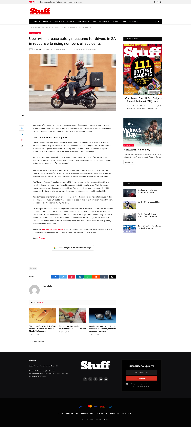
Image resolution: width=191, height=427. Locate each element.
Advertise (114, 413)
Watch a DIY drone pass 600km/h (149, 202)
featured (33, 268)
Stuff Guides (82, 21)
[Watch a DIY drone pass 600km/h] (129, 205)
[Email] (21, 145)
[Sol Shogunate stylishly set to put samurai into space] (129, 193)
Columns (70, 21)
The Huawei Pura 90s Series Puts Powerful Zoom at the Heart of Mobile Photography (42, 328)
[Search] (155, 21)
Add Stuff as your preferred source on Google (75, 248)
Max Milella (39, 49)
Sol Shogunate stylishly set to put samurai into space (148, 191)
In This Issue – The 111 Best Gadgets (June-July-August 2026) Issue (143, 100)
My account (127, 413)
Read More (129, 162)
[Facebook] (21, 122)
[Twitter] (21, 128)
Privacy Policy (139, 386)
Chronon (106, 419)
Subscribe (133, 21)
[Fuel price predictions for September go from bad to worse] (72, 315)
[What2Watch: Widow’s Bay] (142, 132)
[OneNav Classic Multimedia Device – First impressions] (129, 217)
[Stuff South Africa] (40, 11)
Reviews (46, 21)
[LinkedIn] (21, 133)
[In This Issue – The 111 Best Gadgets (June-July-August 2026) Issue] (142, 69)
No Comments (80, 49)
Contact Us (102, 413)
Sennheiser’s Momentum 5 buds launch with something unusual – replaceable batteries (102, 328)
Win (124, 21)
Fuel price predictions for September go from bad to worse (61, 2)
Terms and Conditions (68, 413)
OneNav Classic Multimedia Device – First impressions (147, 215)
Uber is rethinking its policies (53, 229)
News (36, 21)
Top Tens (58, 21)
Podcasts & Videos (100, 21)
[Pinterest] (21, 139)
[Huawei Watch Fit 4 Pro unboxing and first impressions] (129, 229)
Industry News (35, 33)
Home (31, 27)
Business (116, 21)
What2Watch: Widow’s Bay (136, 149)
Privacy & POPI (87, 413)
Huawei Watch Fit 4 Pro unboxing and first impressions (149, 227)
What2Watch (128, 145)
